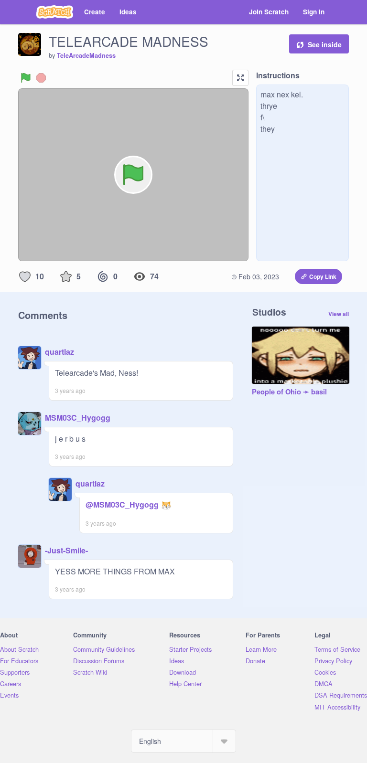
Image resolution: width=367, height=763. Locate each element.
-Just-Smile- (66, 550)
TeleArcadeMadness (86, 55)
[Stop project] (41, 77)
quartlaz (59, 351)
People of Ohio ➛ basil (289, 392)
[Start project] (25, 77)
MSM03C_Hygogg (77, 417)
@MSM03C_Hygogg (122, 504)
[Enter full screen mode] (240, 78)
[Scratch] (54, 12)
